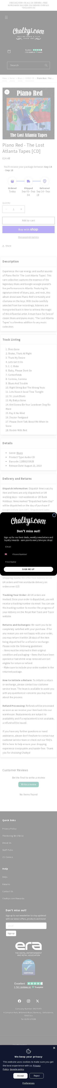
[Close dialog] (54, 515)
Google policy (17, 1069)
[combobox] (7, 554)
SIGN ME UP (28, 569)
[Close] (54, 1047)
